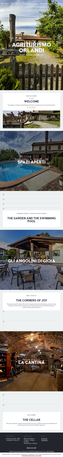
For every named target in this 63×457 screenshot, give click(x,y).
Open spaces (16, 3)
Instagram (44, 440)
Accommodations (29, 3)
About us (4, 3)
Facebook (44, 438)
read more (31, 107)
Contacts (58, 3)
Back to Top (31, 447)
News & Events (45, 3)
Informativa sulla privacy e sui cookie (31, 455)
